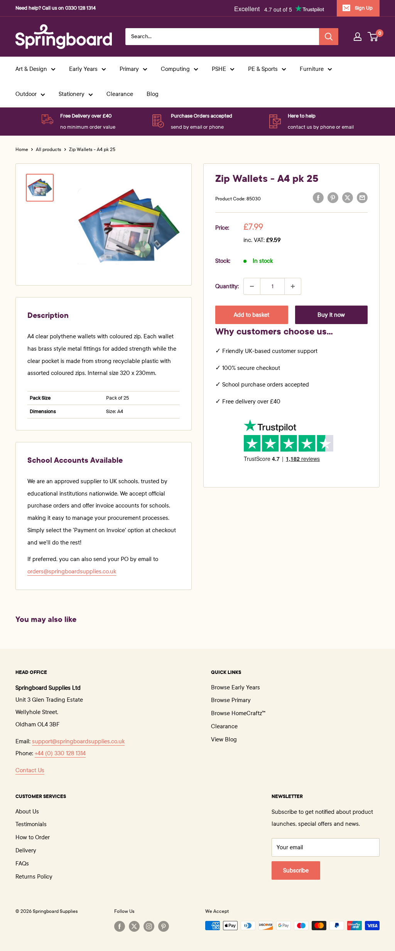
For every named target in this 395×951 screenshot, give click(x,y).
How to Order (32, 837)
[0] (373, 36)
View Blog (224, 739)
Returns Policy (33, 876)
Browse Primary (231, 700)
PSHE (219, 69)
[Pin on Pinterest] (332, 198)
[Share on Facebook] (318, 198)
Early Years (83, 69)
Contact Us (29, 770)
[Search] (328, 36)
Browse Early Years (235, 687)
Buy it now (331, 314)
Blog (153, 94)
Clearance (119, 94)
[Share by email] (362, 198)
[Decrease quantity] (252, 286)
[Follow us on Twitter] (134, 926)
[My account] (357, 36)
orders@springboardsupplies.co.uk (71, 571)
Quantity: (227, 286)
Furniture (312, 69)
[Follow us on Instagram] (148, 926)
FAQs (22, 863)
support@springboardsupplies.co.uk (78, 741)
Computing (175, 69)
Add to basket (251, 314)
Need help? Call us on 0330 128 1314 (55, 8)
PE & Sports (263, 69)
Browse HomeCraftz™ (238, 713)
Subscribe (296, 870)
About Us (27, 811)
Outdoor (26, 94)
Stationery (71, 94)
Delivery (25, 850)
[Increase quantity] (293, 286)
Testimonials (31, 824)
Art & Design (31, 69)
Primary (129, 69)
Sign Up (364, 8)
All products (48, 149)
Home (21, 149)
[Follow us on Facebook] (119, 926)
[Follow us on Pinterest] (163, 926)
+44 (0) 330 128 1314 (60, 753)
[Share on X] (347, 198)
